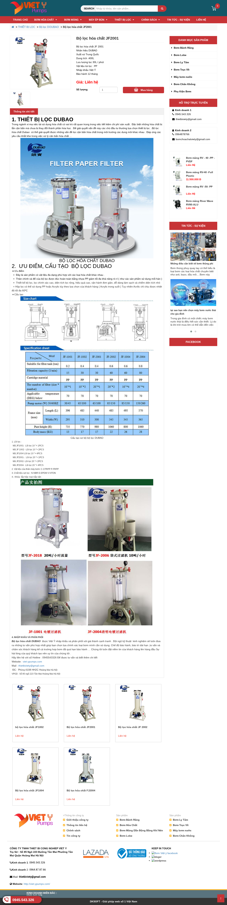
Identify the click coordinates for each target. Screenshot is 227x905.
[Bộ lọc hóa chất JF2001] (40, 62)
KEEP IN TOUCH (161, 848)
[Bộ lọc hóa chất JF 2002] (138, 703)
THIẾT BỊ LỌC (123, 19)
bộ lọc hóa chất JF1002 (29, 727)
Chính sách (149, 19)
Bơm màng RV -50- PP (199, 177)
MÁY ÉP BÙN (97, 19)
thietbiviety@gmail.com (31, 665)
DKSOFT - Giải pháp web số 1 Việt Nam (113, 901)
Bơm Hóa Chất (44, 19)
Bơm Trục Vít (181, 69)
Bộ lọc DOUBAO (49, 26)
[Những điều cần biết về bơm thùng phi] (193, 246)
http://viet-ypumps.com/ (37, 883)
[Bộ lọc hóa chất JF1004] (35, 767)
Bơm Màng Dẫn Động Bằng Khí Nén (141, 830)
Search (89, 8)
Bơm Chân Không (184, 84)
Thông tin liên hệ (77, 825)
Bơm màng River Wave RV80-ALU (199, 193)
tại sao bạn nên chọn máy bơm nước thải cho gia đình (193, 312)
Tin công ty (73, 835)
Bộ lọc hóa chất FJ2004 (81, 790)
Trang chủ (20, 19)
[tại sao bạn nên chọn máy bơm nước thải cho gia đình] (193, 293)
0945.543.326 (23, 900)
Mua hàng (146, 90)
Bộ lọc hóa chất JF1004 (29, 790)
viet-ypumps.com (32, 661)
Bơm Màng (71, 19)
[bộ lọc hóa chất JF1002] (35, 703)
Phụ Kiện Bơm (182, 91)
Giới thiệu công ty (77, 819)
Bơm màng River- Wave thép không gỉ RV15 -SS (200, 208)
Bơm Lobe (179, 55)
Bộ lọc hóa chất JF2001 (81, 727)
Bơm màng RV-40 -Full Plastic (199, 164)
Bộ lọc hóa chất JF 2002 (132, 727)
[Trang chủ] (28, 7)
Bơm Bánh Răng (183, 47)
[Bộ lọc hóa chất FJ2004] (87, 767)
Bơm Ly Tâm (181, 62)
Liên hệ (201, 19)
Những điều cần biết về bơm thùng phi (191, 263)
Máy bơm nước (182, 76)
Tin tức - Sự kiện (178, 19)
